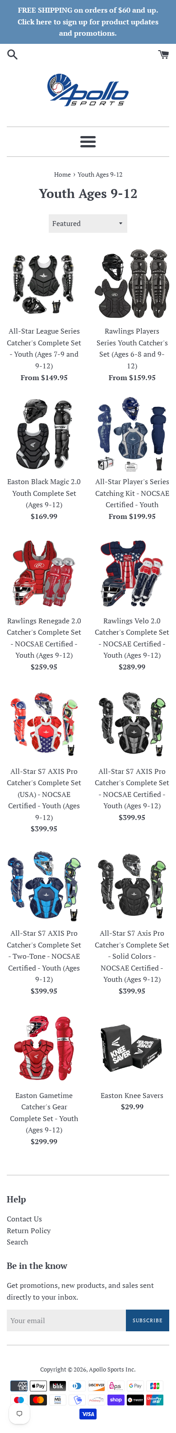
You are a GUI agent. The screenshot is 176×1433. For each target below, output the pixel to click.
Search (17, 1242)
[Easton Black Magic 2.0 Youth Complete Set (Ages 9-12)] (44, 434)
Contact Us (24, 1219)
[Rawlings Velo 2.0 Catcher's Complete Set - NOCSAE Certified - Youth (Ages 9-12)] (132, 573)
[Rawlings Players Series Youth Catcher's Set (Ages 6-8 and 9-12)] (132, 283)
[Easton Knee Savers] (132, 1048)
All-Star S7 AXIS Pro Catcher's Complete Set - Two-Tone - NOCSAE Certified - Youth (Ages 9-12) (44, 956)
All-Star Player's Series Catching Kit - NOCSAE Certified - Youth (132, 492)
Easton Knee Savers (132, 1095)
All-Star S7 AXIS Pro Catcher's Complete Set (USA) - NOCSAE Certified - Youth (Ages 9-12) (44, 794)
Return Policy (29, 1230)
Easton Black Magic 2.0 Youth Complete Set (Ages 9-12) (44, 492)
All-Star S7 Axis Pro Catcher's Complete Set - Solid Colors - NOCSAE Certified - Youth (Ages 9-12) (132, 956)
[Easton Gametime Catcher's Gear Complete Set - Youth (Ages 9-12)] (44, 1048)
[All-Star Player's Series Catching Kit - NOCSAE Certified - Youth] (132, 434)
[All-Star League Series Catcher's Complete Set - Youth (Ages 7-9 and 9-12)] (44, 283)
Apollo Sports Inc (111, 1369)
